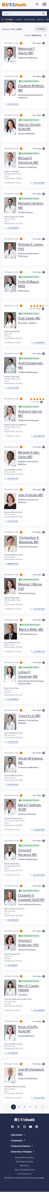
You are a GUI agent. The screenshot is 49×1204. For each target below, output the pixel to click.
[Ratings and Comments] (43, 43)
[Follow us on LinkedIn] (36, 1126)
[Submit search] (43, 13)
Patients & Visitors (20, 1146)
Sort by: (28, 35)
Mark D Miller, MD (31, 629)
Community (16, 1140)
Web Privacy (24, 1166)
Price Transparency (24, 1174)
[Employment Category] (21, 43)
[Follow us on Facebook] (12, 1126)
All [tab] (2, 19)
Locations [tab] (18, 19)
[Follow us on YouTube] (30, 1126)
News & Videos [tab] (29, 19)
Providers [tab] (9, 19)
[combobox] (39, 35)
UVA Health (16, 1135)
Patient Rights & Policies (24, 1162)
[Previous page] (6, 1106)
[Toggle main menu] (44, 4)
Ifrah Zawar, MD (29, 318)
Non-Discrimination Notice (24, 1158)
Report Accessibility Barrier (24, 1170)
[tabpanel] (24, 568)
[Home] (14, 4)
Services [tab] (40, 19)
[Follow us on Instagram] (24, 1126)
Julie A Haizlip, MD (30, 495)
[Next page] (42, 1106)
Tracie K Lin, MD (29, 716)
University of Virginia (21, 1152)
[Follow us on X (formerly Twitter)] (18, 1126)
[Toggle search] (37, 4)
